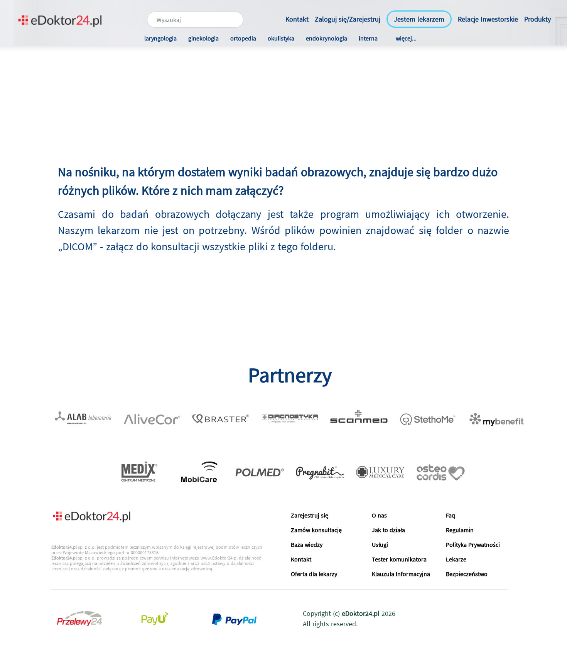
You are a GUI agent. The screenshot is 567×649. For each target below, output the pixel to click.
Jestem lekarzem (419, 19)
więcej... (406, 38)
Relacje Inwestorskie (488, 19)
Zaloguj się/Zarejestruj (347, 19)
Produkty (537, 19)
